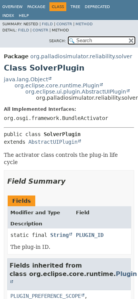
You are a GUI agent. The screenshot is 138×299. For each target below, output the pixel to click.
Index (8, 15)
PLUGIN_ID (90, 235)
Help (24, 15)
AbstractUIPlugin (52, 142)
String (59, 235)
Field (47, 24)
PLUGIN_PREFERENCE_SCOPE (45, 296)
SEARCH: (57, 41)
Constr (64, 24)
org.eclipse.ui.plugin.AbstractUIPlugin (75, 92)
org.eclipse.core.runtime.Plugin (57, 85)
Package (36, 7)
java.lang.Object (26, 79)
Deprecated (97, 7)
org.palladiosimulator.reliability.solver (81, 56)
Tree (75, 7)
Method (84, 24)
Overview (12, 7)
